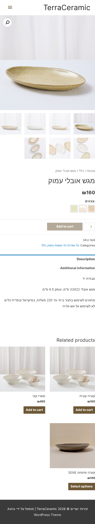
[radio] (91, 208)
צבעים (90, 201)
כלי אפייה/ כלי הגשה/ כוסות (63, 245)
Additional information (77, 268)
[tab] (47, 259)
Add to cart (64, 226)
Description (86, 259)
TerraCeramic (66, 7)
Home (91, 171)
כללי (81, 171)
